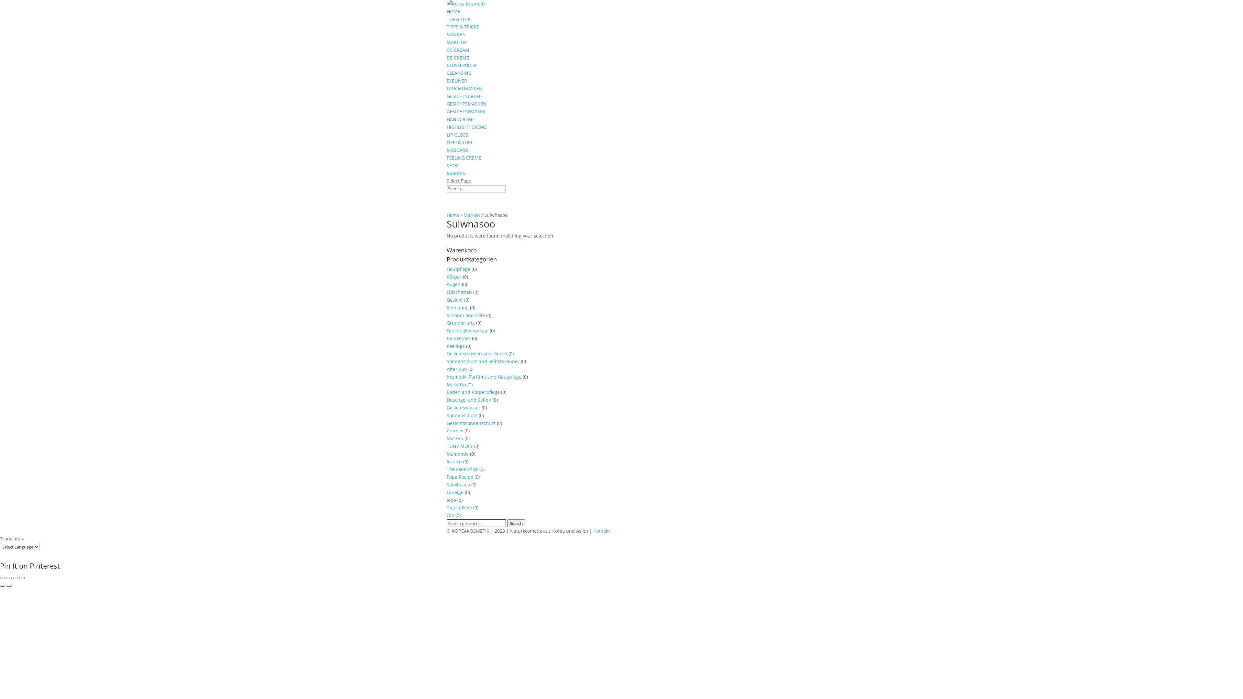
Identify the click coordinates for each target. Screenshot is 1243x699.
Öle (450, 515)
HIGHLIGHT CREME (467, 127)
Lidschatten (459, 292)
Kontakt (601, 531)
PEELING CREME (464, 158)
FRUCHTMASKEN (465, 88)
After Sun (457, 369)
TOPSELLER (459, 19)
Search (516, 523)
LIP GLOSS (457, 135)
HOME (453, 11)
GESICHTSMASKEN (467, 104)
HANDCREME (461, 119)
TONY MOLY (460, 446)
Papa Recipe (460, 477)
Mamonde (458, 454)
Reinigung (458, 308)
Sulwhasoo (458, 485)
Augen (454, 284)
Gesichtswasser (463, 408)
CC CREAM (458, 50)
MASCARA (457, 150)
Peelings (456, 346)
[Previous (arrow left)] (2, 586)
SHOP (453, 165)
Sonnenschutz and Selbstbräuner (483, 361)
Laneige (455, 492)
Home (453, 215)
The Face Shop (462, 469)
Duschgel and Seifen (469, 400)
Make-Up (456, 385)
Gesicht (455, 300)
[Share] (9, 578)
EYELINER (457, 81)
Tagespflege (459, 508)
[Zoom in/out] (22, 578)
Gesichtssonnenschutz (471, 423)
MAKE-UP (457, 42)
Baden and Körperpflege (473, 392)
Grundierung (461, 323)
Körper (454, 277)
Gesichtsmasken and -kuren (477, 353)
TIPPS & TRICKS (463, 27)
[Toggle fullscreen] (15, 578)
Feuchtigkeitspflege (467, 330)
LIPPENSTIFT (460, 142)
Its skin (454, 462)
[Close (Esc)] (2, 578)
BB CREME (458, 58)
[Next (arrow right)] (9, 586)
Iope (451, 500)
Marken (472, 215)
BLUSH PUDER (462, 65)
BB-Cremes (459, 338)
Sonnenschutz (462, 415)
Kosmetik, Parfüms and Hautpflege (484, 377)
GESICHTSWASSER (466, 111)
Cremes (455, 430)
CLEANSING (459, 73)
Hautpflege (458, 269)
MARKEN (456, 34)
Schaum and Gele (466, 315)
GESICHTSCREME (465, 96)
